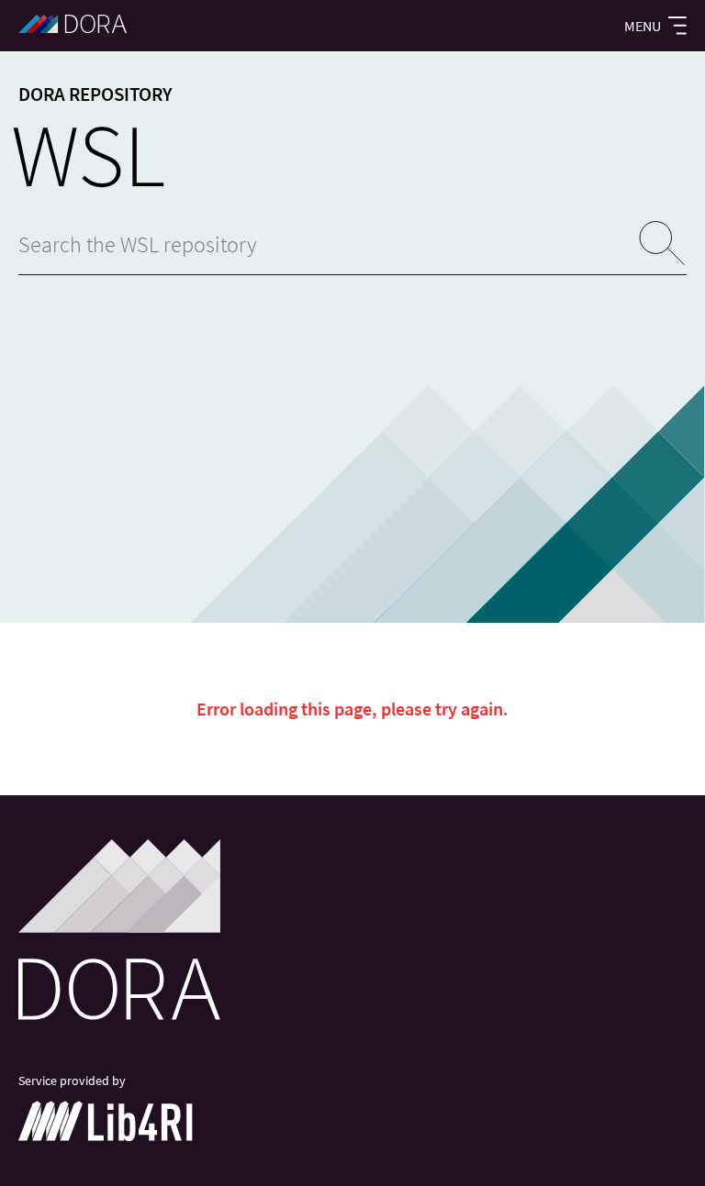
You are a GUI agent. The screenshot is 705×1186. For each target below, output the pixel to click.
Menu (642, 26)
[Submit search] (662, 244)
